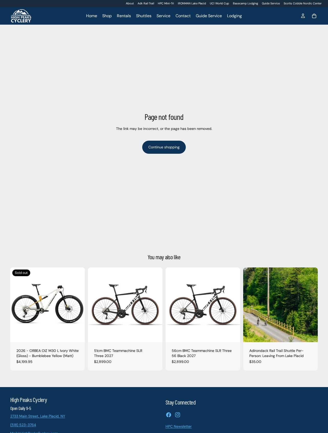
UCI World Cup (219, 3)
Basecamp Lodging (245, 3)
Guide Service (271, 3)
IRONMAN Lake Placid (192, 3)
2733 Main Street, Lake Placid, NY (37, 416)
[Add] (154, 334)
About (130, 3)
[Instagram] (178, 415)
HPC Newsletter (179, 426)
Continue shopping (164, 147)
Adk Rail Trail (146, 3)
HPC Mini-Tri (166, 3)
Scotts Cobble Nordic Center (303, 3)
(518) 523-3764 (23, 424)
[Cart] (314, 16)
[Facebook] (169, 415)
